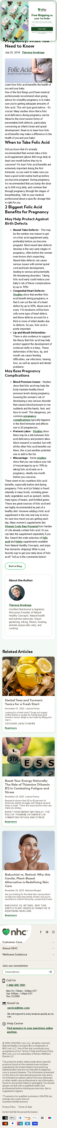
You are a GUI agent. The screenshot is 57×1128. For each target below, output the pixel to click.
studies (41, 458)
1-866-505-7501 (15, 985)
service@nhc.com (18, 1007)
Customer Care (12, 942)
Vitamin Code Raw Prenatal (21, 526)
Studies (18, 294)
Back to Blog (15, 566)
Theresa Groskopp (33, 52)
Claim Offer (42, 29)
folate (19, 541)
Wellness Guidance (14, 954)
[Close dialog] (54, 3)
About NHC (10, 948)
